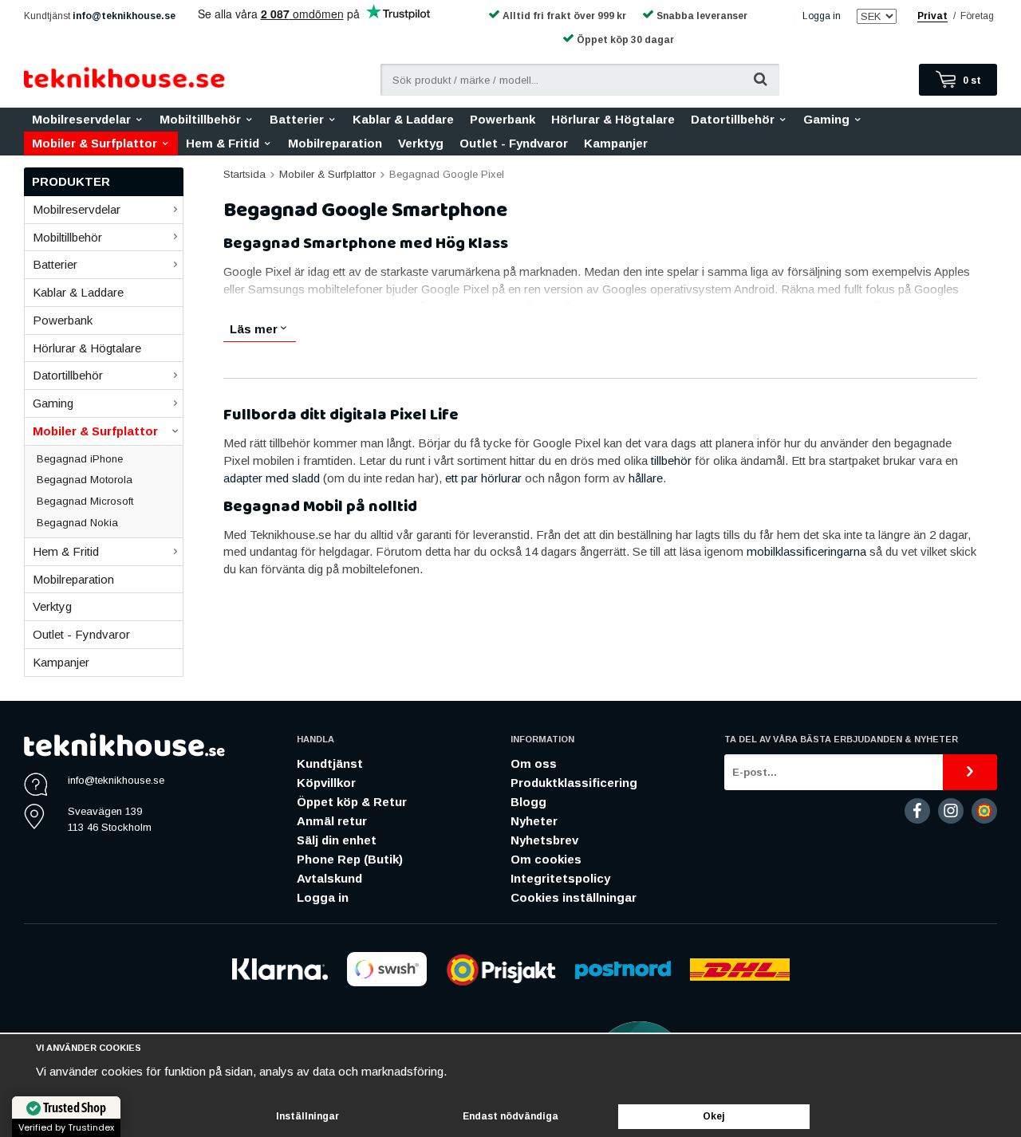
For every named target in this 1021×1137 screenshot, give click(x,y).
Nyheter (534, 821)
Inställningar (307, 1116)
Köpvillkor (326, 782)
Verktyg (420, 143)
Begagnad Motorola (84, 480)
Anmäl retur (332, 821)
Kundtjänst (330, 763)
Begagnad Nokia (77, 523)
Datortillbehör (733, 119)
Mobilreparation (335, 143)
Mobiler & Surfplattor (94, 143)
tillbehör (673, 460)
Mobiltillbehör (200, 119)
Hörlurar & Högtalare (613, 119)
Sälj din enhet (336, 840)
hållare (646, 478)
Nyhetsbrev (544, 840)
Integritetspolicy (560, 878)
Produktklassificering (573, 782)
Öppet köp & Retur (352, 801)
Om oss (533, 763)
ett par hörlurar (483, 478)
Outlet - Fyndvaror (513, 143)
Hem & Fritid (222, 143)
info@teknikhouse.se (124, 16)
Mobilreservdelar (81, 119)
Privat (932, 16)
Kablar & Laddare (403, 119)
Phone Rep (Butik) (350, 859)
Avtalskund (329, 878)
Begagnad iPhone (80, 459)
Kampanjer (616, 143)
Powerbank (502, 119)
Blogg (528, 801)
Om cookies (545, 859)
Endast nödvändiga (510, 1116)
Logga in (821, 16)
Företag (977, 16)
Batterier (297, 119)
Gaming (826, 119)
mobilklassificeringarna (808, 551)
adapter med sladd (271, 478)
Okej (714, 1116)
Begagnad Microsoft (85, 501)
